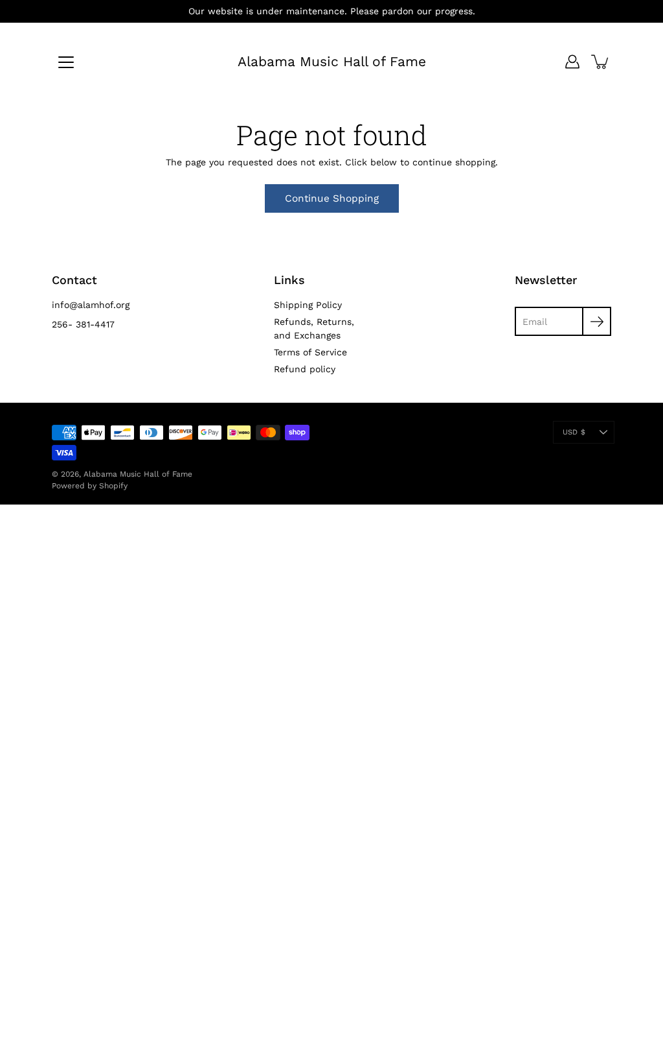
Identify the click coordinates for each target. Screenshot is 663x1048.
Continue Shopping (332, 198)
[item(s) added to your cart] (600, 61)
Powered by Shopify (90, 485)
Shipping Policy (308, 305)
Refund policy (304, 369)
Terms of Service (310, 352)
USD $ (574, 432)
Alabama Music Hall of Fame (332, 61)
